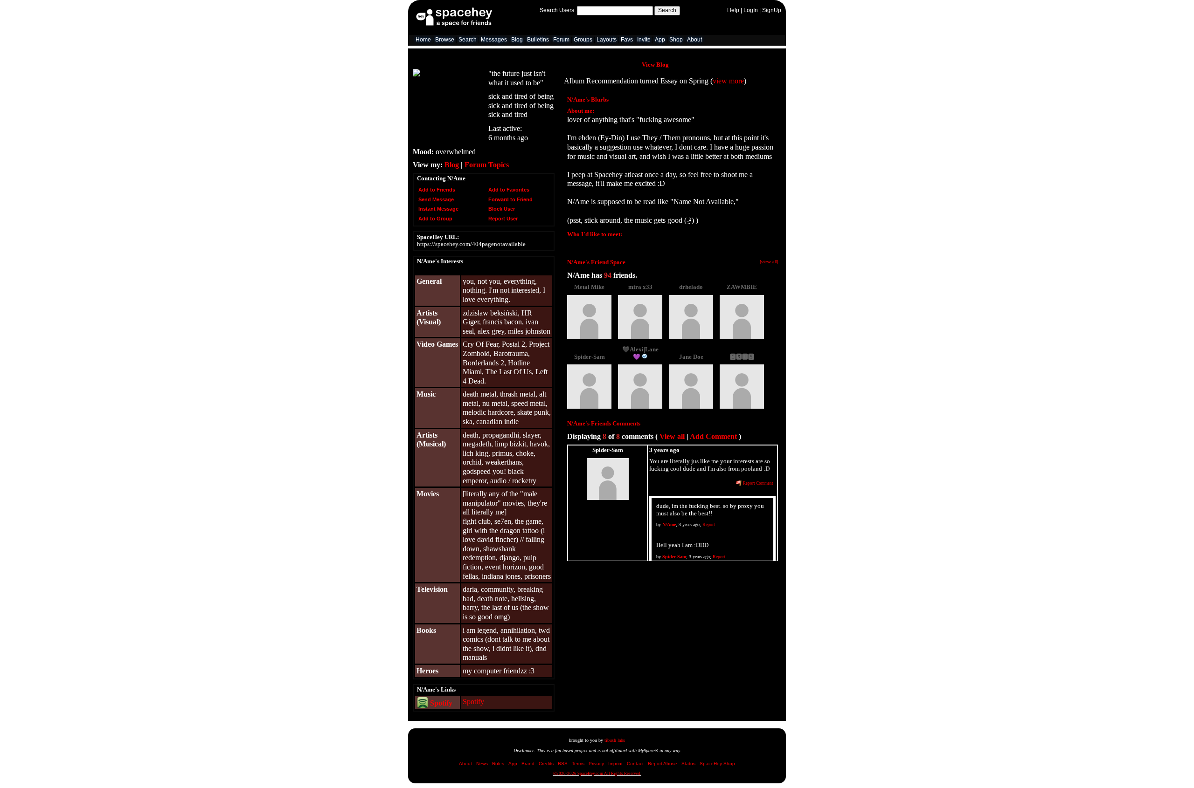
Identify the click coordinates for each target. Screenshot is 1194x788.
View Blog (655, 65)
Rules (498, 763)
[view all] (769, 261)
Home (423, 39)
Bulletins (538, 39)
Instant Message (437, 209)
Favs (627, 39)
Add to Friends (436, 189)
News (482, 763)
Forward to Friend (510, 199)
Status (688, 763)
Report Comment (757, 483)
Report (708, 524)
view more (728, 81)
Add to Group (434, 218)
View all (672, 436)
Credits (546, 763)
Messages (494, 39)
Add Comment (713, 436)
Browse (444, 39)
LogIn (750, 10)
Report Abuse (662, 763)
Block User (501, 209)
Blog (517, 39)
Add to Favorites (508, 189)
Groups (583, 39)
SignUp (771, 10)
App (660, 39)
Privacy (596, 763)
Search (667, 10)
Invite (644, 39)
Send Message (435, 199)
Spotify (440, 703)
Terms (578, 763)
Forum (561, 39)
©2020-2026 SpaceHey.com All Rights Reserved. (597, 773)
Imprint (615, 763)
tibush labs (614, 740)
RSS (563, 763)
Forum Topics (487, 165)
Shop (676, 39)
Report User (502, 218)
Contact (635, 763)
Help (733, 10)
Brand (528, 763)
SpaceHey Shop (717, 763)
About (694, 39)
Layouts (607, 39)
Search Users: (558, 10)
